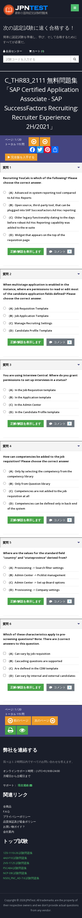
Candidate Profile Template (29, 330)
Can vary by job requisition (28, 654)
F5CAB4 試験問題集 (15, 868)
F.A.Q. (6, 811)
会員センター (13, 51)
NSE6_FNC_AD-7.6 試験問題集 (21, 878)
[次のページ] (45, 141)
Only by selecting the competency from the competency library (39, 473)
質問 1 (7, 167)
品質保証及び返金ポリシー (19, 821)
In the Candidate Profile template (33, 412)
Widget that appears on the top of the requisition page (36, 237)
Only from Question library (28, 484)
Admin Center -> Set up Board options (36, 582)
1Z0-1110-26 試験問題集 (18, 853)
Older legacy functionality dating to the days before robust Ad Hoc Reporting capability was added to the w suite (41, 222)
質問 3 (7, 365)
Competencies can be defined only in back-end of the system (42, 506)
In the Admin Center (24, 405)
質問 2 (7, 274)
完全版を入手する (22, 157)
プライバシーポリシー (16, 816)
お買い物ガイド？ (14, 826)
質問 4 (7, 446)
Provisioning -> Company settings (33, 590)
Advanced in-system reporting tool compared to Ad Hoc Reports (41, 195)
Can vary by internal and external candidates (41, 676)
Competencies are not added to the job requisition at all (37, 493)
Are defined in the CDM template (32, 668)
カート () (38, 51)
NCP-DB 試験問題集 (15, 873)
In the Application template (29, 397)
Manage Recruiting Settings (29, 323)
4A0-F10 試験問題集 (15, 858)
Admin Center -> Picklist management (36, 575)
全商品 (7, 806)
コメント (61, 251)
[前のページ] (34, 141)
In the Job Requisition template (31, 390)
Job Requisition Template (27, 308)
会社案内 (8, 832)
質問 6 (7, 624)
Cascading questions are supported (34, 661)
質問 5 (7, 542)
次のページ (42, 720)
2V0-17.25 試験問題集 (16, 863)
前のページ (20, 720)
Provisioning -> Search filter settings (35, 568)
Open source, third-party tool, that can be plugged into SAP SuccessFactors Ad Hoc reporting (41, 207)
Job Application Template (28, 316)
